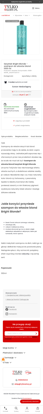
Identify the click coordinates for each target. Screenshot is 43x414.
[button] (35, 8)
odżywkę (25, 254)
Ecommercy (27, 398)
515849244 (23, 380)
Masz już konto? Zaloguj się (18, 299)
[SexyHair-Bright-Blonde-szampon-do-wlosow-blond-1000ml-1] (22, 38)
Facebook (13, 309)
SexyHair (15, 70)
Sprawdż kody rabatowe (30, 401)
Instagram (13, 314)
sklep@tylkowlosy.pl (23, 384)
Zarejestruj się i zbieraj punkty (19, 295)
